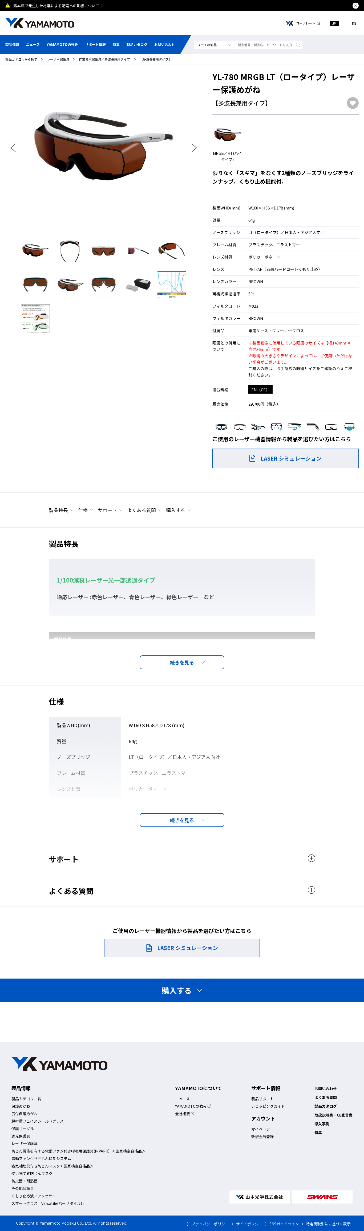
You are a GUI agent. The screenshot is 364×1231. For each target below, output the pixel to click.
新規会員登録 (262, 1136)
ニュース (33, 44)
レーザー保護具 (58, 59)
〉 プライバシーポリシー (208, 1223)
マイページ (260, 1129)
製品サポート (262, 1098)
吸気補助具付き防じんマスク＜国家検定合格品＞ (52, 1166)
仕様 (83, 509)
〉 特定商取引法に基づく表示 (326, 1223)
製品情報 (12, 44)
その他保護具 (22, 1188)
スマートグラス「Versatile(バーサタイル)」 (48, 1203)
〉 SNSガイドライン (282, 1223)
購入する (175, 509)
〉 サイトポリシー (247, 1223)
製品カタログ (137, 44)
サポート (107, 509)
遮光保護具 (20, 1136)
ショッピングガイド (268, 1106)
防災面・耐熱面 (24, 1180)
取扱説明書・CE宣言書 (333, 1115)
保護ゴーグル (22, 1128)
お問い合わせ (164, 44)
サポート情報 (95, 44)
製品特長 (58, 509)
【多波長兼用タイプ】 (156, 59)
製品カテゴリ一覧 (26, 1098)
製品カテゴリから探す (21, 59)
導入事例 (321, 1123)
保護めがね (20, 1106)
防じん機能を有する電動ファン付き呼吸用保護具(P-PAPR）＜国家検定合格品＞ (78, 1151)
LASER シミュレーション (291, 458)
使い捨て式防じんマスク (31, 1173)
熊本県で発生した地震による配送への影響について (56, 5)
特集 (116, 44)
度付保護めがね (24, 1113)
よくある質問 (141, 509)
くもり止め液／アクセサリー (35, 1195)
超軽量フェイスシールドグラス (37, 1121)
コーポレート (305, 23)
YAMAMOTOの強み (62, 44)
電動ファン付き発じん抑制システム (41, 1158)
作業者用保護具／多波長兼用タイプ (104, 59)
